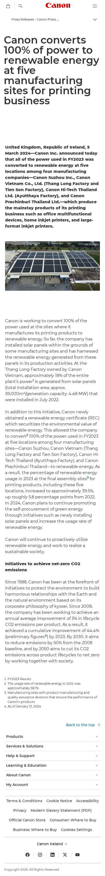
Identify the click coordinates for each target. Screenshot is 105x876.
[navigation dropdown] (95, 6)
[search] (21, 6)
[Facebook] (27, 855)
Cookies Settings (76, 829)
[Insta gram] (40, 855)
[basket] (8, 6)
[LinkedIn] (52, 855)
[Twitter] (65, 855)
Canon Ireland (50, 844)
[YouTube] (77, 855)
